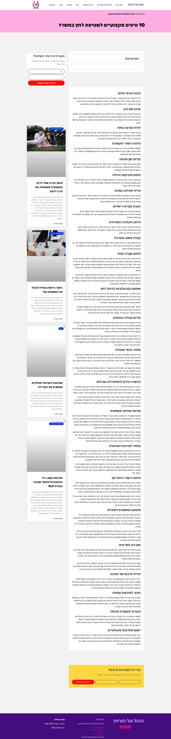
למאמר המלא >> (58, 224)
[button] (75, 58)
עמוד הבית (118, 5)
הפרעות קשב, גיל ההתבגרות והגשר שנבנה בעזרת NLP (48, 482)
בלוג (137, 14)
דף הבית (142, 14)
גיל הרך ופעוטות (88, 5)
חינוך (77, 5)
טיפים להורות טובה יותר (104, 5)
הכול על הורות (136, 4)
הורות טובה (96, 727)
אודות (61, 5)
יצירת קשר (52, 5)
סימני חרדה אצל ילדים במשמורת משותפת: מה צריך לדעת (49, 187)
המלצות (69, 5)
